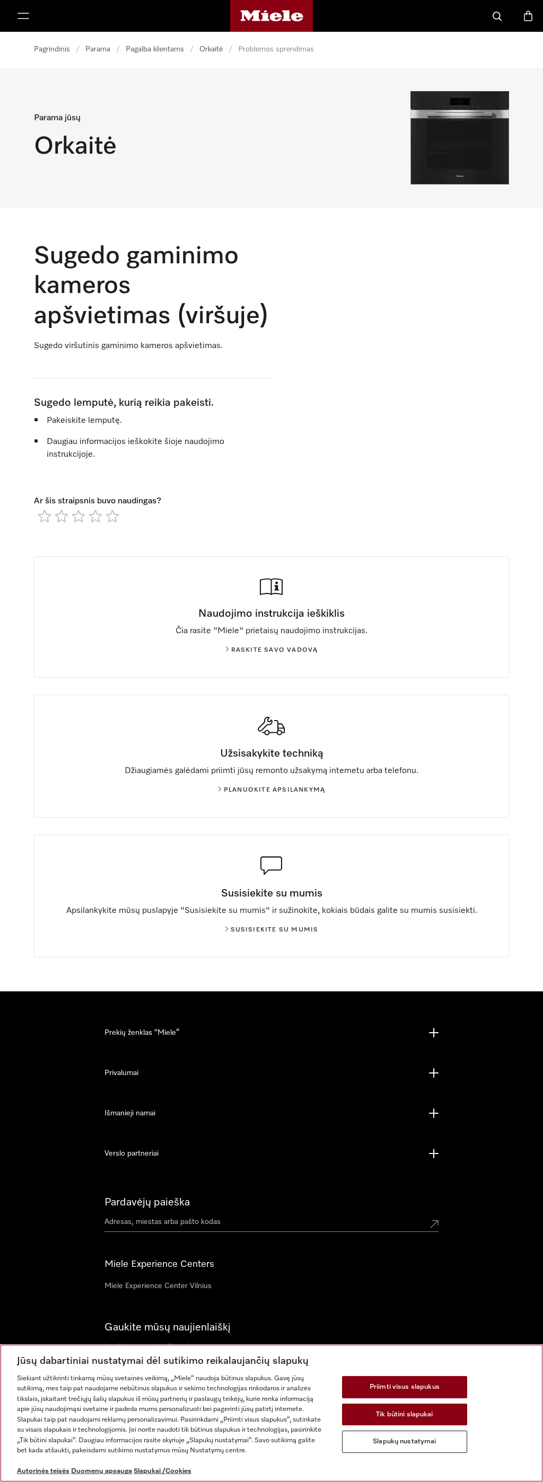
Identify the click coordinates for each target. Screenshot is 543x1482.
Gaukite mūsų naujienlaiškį (167, 1327)
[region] (271, 1413)
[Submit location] (434, 1224)
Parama (97, 49)
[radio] (44, 516)
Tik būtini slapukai (404, 1414)
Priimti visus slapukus (405, 1386)
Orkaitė (211, 49)
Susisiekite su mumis (275, 930)
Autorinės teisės (43, 1471)
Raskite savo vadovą (274, 650)
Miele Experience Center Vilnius (158, 1286)
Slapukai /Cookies (162, 1471)
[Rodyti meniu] (23, 16)
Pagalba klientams (155, 49)
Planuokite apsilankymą (274, 790)
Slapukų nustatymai (404, 1441)
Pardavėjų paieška (147, 1202)
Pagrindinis (52, 49)
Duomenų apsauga (101, 1471)
